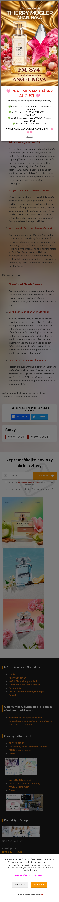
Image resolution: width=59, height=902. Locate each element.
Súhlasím (39, 884)
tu (42, 894)
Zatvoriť (30, 137)
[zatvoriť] (52, 6)
